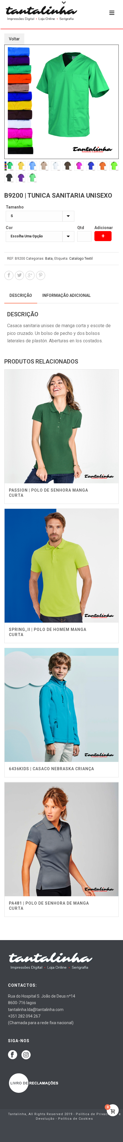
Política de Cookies (75, 1119)
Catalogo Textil (81, 259)
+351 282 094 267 (24, 1016)
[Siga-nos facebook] (12, 1055)
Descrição (20, 295)
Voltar (14, 39)
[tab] (20, 295)
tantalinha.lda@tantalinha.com (36, 1009)
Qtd (80, 227)
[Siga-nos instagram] (26, 1055)
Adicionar (103, 227)
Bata (49, 259)
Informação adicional (66, 295)
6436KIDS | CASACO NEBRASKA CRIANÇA (51, 768)
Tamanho (15, 207)
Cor (9, 227)
